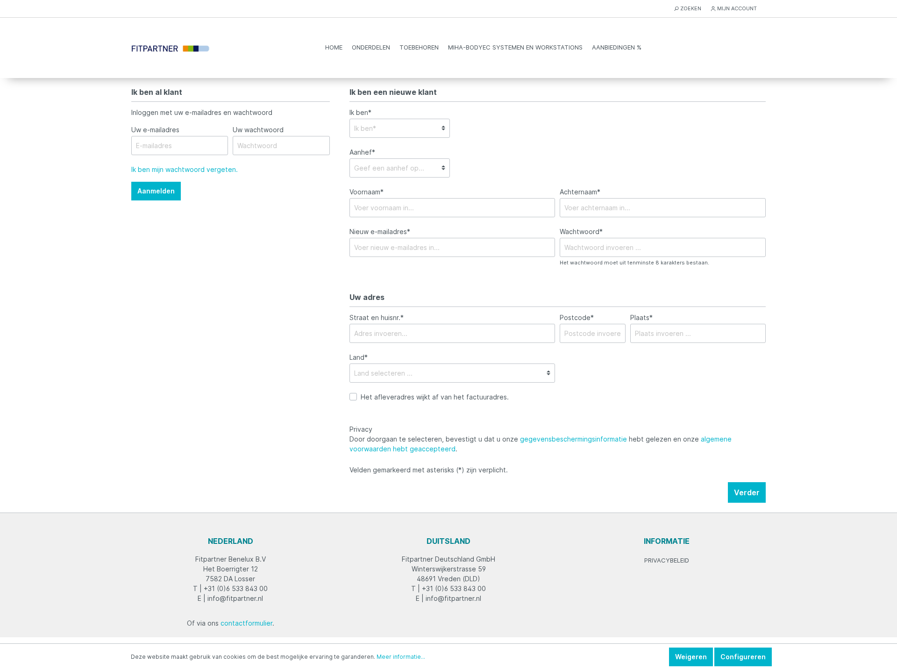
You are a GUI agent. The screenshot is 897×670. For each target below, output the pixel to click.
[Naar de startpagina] (170, 47)
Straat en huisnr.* (376, 317)
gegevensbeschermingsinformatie (573, 439)
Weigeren (691, 657)
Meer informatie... (401, 656)
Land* (358, 357)
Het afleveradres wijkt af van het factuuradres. (435, 397)
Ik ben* (360, 112)
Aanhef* (362, 152)
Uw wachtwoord (258, 130)
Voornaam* (366, 192)
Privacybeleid (666, 560)
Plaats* (641, 317)
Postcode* (577, 317)
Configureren (743, 657)
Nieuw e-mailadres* (379, 231)
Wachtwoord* (581, 231)
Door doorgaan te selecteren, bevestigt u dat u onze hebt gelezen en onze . (540, 444)
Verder (747, 492)
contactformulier (246, 623)
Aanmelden (156, 191)
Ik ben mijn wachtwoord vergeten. (184, 169)
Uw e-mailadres (155, 130)
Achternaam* (580, 192)
